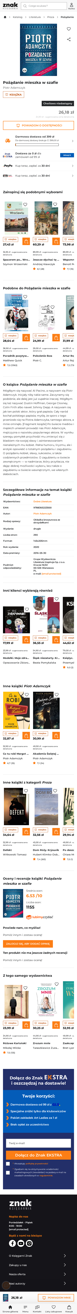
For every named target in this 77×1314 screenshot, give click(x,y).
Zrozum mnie (41, 1043)
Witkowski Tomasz (15, 854)
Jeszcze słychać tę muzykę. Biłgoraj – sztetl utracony (46, 259)
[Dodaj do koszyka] (26, 241)
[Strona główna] (10, 6)
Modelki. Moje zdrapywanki (16, 658)
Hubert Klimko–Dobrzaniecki (51, 854)
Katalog (17, 17)
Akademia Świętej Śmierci (46, 753)
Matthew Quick (12, 360)
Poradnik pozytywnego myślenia (16, 355)
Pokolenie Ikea (42, 355)
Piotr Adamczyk (14, 87)
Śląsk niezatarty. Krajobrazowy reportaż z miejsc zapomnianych (46, 658)
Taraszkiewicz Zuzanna (47, 1048)
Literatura (35, 17)
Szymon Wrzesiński (15, 264)
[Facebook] (12, 1244)
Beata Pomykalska (44, 662)
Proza (50, 17)
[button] (25, 1309)
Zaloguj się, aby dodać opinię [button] (28, 943)
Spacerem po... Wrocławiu (16, 259)
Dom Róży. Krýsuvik (46, 850)
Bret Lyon (69, 1048)
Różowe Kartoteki (14, 1043)
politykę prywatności (37, 1163)
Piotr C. (37, 360)
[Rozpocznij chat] (6, 1285)
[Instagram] (29, 1244)
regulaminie (46, 1175)
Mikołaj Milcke (12, 1048)
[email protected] (51, 573)
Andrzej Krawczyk (44, 264)
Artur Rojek (70, 360)
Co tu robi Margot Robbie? (16, 753)
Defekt (7, 850)
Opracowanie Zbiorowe (17, 662)
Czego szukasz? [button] (38, 5)
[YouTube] (20, 1244)
